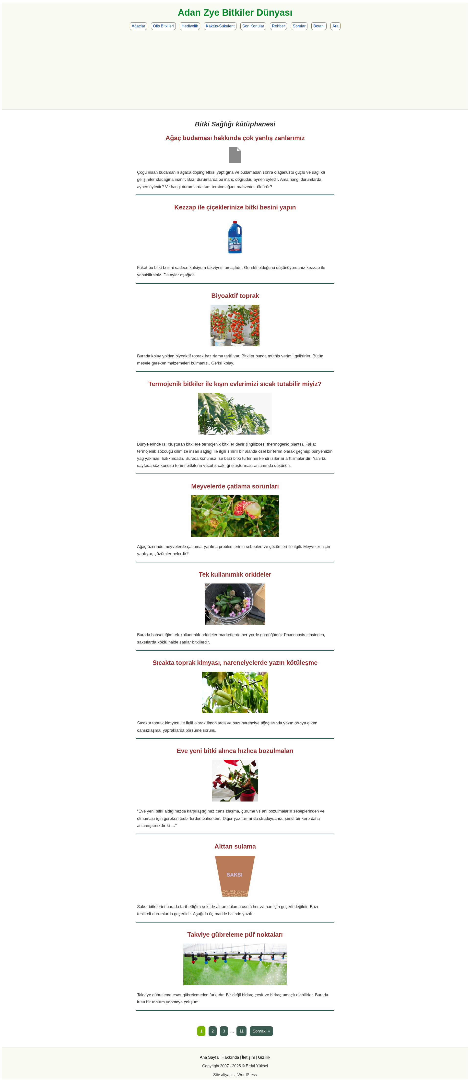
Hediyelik (190, 26)
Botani (319, 26)
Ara (335, 26)
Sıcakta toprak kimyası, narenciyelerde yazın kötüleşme (235, 662)
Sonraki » (261, 1031)
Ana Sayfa (209, 1057)
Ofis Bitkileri (163, 26)
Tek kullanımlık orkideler (235, 574)
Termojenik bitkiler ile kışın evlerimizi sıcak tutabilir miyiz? (235, 383)
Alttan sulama (235, 846)
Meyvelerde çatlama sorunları (235, 486)
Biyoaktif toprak (235, 295)
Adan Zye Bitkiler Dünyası (235, 12)
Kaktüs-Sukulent (220, 26)
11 (241, 1031)
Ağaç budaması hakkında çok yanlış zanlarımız (235, 137)
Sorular (299, 26)
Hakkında (230, 1057)
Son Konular (253, 26)
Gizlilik (264, 1057)
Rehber (278, 26)
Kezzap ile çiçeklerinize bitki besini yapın (235, 207)
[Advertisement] (235, 68)
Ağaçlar (138, 26)
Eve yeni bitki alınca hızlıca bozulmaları (235, 750)
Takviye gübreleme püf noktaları (235, 934)
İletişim (248, 1057)
